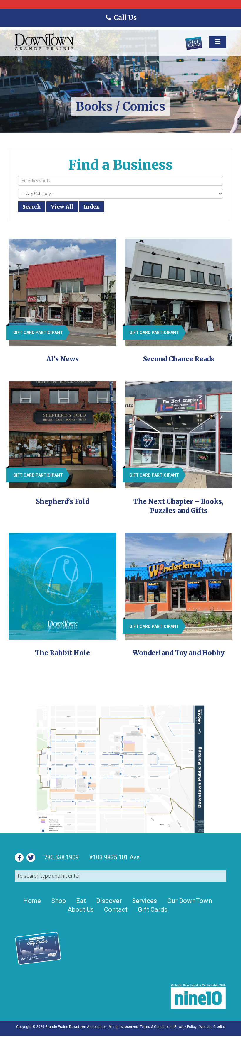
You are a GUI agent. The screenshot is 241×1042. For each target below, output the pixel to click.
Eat (81, 900)
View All (62, 206)
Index (91, 206)
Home (32, 900)
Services (144, 900)
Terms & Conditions (156, 1027)
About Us (81, 909)
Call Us (125, 17)
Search (31, 206)
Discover (109, 900)
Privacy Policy (185, 1027)
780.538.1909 (61, 857)
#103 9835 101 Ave (114, 857)
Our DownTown (189, 900)
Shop (58, 900)
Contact (116, 909)
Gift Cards (153, 909)
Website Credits (212, 1027)
